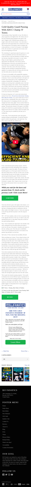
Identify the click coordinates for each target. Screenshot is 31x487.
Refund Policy (6, 439)
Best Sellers (26, 17)
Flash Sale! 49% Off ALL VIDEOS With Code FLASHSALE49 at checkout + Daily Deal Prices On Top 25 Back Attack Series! (15, 3)
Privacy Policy (6, 437)
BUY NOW (10, 297)
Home (4, 405)
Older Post (6, 351)
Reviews (4, 424)
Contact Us (5, 421)
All (4, 359)
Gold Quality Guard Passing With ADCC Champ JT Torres (13, 22)
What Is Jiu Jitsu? (7, 442)
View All (27, 365)
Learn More (15, 342)
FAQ (3, 432)
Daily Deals (5, 17)
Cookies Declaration (7, 447)
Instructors (11, 17)
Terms (4, 434)
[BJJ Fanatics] (15, 9)
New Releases (19, 17)
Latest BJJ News (11, 21)
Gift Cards (5, 416)
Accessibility (5, 445)
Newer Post (24, 351)
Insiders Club (5, 419)
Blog (3, 429)
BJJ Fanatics (4, 21)
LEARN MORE (10, 198)
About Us (5, 426)
